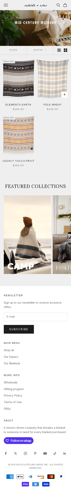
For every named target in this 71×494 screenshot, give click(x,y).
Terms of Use (13, 402)
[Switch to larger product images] (59, 50)
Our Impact (11, 357)
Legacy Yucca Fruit (18, 161)
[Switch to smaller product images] (65, 50)
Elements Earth (18, 104)
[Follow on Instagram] (25, 453)
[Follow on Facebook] (6, 453)
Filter (13, 50)
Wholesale (10, 382)
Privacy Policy (13, 395)
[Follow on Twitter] (15, 453)
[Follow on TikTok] (55, 453)
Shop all (9, 350)
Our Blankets (12, 363)
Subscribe (18, 329)
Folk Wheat (53, 104)
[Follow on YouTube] (45, 453)
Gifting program (14, 389)
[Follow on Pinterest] (35, 453)
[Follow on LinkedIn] (65, 453)
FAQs (7, 408)
